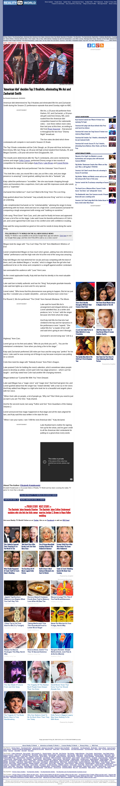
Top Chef (85, 40)
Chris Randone (66, 757)
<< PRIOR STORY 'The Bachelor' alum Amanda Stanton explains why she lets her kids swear (23, 509)
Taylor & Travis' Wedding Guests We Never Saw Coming (65, 570)
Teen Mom (68, 40)
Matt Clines (108, 767)
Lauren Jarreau (57, 759)
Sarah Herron (102, 766)
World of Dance (99, 40)
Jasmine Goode (98, 764)
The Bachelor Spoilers (33, 771)
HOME (5, 42)
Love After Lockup (78, 38)
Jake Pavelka (71, 755)
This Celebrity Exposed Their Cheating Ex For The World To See (11, 546)
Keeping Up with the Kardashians (62, 38)
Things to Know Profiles (89, 3)
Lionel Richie (62, 163)
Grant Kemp (110, 766)
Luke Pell (94, 766)
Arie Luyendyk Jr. (36, 753)
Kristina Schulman (22, 763)
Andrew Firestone (61, 756)
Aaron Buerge (71, 756)
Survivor (62, 40)
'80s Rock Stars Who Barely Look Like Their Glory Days (29, 546)
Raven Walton (28, 767)
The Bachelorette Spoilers (47, 771)
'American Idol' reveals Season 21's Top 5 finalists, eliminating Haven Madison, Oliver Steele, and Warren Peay (91, 145)
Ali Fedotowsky (61, 755)
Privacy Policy (84, 745)
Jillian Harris (79, 755)
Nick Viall (55, 753)
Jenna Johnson (7, 767)
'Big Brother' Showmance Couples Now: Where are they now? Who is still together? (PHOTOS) (91, 165)
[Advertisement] (60, 730)
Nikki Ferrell (63, 762)
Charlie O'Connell (34, 756)
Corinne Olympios (52, 764)
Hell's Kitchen (48, 38)
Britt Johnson (66, 759)
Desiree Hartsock (8, 755)
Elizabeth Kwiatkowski (30, 485)
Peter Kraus (36, 762)
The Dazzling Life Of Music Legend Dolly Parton (28, 570)
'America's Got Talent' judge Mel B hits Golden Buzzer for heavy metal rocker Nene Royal (92, 201)
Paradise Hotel (7, 40)
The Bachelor (77, 37)
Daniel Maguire (28, 766)
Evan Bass (12, 762)
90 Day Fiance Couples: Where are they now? (25, 774)
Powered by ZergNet (66, 576)
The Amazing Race (17, 37)
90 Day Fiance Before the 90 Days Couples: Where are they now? (58, 774)
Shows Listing (113, 3)
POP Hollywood (98, 2)
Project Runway (16, 40)
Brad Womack (52, 755)
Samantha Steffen (16, 764)
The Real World (89, 749)
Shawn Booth (28, 762)
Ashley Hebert (43, 755)
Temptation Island (77, 40)
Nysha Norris (12, 760)
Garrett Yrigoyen (85, 757)
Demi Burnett (30, 757)
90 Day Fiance (7, 37)
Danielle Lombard (34, 763)
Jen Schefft (52, 756)
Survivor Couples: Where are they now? (85, 777)
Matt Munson (108, 764)
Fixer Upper (32, 38)
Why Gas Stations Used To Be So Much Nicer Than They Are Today (38, 717)
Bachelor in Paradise (67, 37)
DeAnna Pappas (98, 755)
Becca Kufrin (26, 753)
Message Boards (102, 3)
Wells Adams (94, 760)
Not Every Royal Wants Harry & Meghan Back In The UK (105, 303)
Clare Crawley (44, 763)
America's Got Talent (38, 37)
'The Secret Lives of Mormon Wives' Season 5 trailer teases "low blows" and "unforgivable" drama (90, 189)
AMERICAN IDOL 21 (11, 500)
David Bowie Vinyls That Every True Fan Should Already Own (60, 687)
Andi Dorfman (98, 753)
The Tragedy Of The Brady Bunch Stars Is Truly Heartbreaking (14, 717)
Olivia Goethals (47, 759)
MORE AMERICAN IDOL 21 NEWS (33, 500)
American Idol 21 (23, 42)
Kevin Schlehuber (18, 767)
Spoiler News (67, 2)
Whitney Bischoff (54, 762)
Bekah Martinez (94, 759)
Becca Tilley (52, 763)
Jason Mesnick (88, 755)
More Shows (113, 40)
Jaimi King (36, 766)
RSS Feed (95, 745)
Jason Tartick (76, 757)
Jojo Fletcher (62, 753)
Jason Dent (100, 767)
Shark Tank (38, 40)
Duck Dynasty (111, 748)
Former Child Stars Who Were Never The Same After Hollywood (64, 546)
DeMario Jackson (63, 764)
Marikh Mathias (104, 759)
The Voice (92, 40)
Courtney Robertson (84, 762)
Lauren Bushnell (85, 760)
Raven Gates (89, 764)
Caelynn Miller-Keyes (9, 757)
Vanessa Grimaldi (64, 760)
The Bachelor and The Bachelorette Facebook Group (71, 771)
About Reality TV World (29, 745)
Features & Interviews (58, 3)
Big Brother (95, 37)
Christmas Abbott (67, 767)
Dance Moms (10, 38)
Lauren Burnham (103, 757)
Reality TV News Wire (110, 2)
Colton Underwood (16, 753)
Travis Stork (24, 756)
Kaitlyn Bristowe (79, 753)
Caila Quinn (60, 763)
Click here (63, 236)
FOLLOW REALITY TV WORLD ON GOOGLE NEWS (38, 495)
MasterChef (113, 38)
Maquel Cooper (17, 759)
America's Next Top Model (52, 37)
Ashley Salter (25, 764)
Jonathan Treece (67, 766)
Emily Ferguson (69, 763)
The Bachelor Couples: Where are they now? (80, 776)
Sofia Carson (24, 161)
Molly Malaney (96, 762)
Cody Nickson (48, 767)
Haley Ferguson (79, 763)
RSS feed (66, 520)
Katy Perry (38, 163)
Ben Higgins (71, 753)
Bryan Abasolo (54, 760)
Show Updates (49, 2)
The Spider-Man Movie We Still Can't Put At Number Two (84, 359)
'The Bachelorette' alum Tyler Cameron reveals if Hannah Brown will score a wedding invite (91, 195)
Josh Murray (44, 762)
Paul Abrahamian (38, 767)
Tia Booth (94, 757)
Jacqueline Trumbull (43, 760)
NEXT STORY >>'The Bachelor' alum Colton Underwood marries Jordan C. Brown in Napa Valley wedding (55, 511)
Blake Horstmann (56, 757)
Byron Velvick (44, 756)
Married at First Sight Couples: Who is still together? (58, 777)
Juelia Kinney (109, 763)
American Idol (28, 37)
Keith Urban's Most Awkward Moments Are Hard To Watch (46, 570)
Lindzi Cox (6, 764)
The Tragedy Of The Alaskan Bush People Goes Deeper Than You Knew (38, 687)
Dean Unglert (12, 763)
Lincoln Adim (38, 757)
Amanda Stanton (90, 763)
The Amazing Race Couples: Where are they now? (93, 774)
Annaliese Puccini (22, 760)
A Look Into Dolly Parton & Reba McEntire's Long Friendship (84, 332)
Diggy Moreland (77, 766)
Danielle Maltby (103, 760)
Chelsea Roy (32, 760)
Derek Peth (81, 764)
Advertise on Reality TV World (49, 745)
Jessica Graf (57, 767)
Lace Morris (42, 764)
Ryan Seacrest (54, 129)
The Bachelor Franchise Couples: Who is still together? (50, 776)
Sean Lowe (18, 755)
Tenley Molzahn (105, 762)
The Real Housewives (28, 40)
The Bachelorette (86, 37)
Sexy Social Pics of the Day (73, 3)
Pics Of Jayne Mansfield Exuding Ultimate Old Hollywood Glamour (46, 546)
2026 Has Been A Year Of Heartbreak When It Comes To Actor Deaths (105, 332)
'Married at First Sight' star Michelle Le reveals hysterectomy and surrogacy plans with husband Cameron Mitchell (89, 158)
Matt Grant (108, 755)
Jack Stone (19, 766)
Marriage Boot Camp (90, 38)
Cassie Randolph (89, 756)
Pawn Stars (56, 749)
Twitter (36, 520)
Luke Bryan (48, 163)
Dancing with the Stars (21, 38)
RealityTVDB (88, 2)
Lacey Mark (11, 766)
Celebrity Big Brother (105, 37)
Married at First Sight (103, 38)
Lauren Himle (34, 764)
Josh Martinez (83, 767)
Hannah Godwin (109, 756)
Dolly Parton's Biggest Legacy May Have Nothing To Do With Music (62, 717)
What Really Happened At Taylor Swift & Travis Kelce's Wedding (11, 570)
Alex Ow (75, 767)
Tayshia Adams (99, 756)
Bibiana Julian (75, 759)
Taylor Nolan (73, 764)
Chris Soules (89, 753)
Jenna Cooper (8, 759)
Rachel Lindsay (47, 753)
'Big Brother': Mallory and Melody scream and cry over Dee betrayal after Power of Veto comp (91, 177)
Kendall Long (112, 757)
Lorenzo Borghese (14, 756)
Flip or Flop (39, 38)
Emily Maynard (26, 755)
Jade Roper (19, 762)
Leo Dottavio (46, 757)
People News (58, 2)
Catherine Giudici (73, 762)
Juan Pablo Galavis (108, 753)
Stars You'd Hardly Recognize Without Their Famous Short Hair (84, 304)
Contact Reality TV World (69, 745)
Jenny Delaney (27, 759)
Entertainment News (78, 2)
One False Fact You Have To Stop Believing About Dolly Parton (105, 359)
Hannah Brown (21, 757)
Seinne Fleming (37, 759)
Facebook (50, 520)
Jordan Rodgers (74, 760)
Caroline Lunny (84, 759)
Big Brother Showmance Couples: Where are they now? (26, 777)
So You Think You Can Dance (51, 40)
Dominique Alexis (45, 766)
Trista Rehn (79, 756)
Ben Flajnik (35, 755)
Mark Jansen (92, 767)
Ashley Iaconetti (100, 763)
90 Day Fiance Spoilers (19, 771)
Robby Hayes (87, 766)
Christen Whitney (56, 766)
